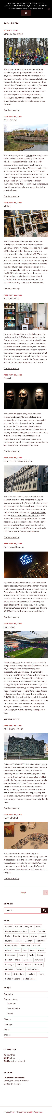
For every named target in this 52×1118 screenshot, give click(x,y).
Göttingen (41, 941)
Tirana (41, 974)
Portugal (38, 964)
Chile (7, 936)
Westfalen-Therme (38, 608)
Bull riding (9, 627)
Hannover (25, 945)
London (8, 960)
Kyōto (31, 955)
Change (7, 1019)
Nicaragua (9, 964)
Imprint (7, 1035)
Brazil (32, 931)
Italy (25, 950)
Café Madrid (11, 818)
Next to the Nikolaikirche (18, 461)
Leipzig (29, 155)
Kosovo (22, 955)
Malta (17, 960)
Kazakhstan (10, 955)
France (19, 941)
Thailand (31, 974)
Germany (43, 85)
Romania (9, 969)
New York (39, 960)
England (8, 941)
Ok (26, 13)
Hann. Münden (11, 945)
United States (29, 979)
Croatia (16, 936)
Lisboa (40, 955)
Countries (8, 994)
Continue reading (11, 110)
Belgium (28, 926)
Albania (8, 926)
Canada (41, 931)
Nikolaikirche (31, 503)
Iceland (36, 945)
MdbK (7, 206)
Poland (28, 964)
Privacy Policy (9, 1112)
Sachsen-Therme (14, 547)
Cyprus (34, 936)
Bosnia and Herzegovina (16, 931)
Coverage (8, 1024)
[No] (49, 9)
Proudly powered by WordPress (30, 1112)
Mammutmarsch (13, 33)
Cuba (25, 936)
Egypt (43, 936)
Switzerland (19, 974)
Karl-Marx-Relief (13, 728)
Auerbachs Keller (38, 512)
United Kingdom (12, 979)
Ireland (8, 950)
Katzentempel (12, 298)
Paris (19, 964)
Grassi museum (40, 359)
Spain (7, 974)
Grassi (7, 378)
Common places (11, 999)
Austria (18, 926)
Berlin (38, 926)
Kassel (41, 950)
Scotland (20, 969)
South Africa (32, 969)
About (6, 1030)
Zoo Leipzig (10, 120)
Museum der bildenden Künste (24, 515)
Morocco (28, 960)
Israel (17, 950)
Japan (32, 950)
